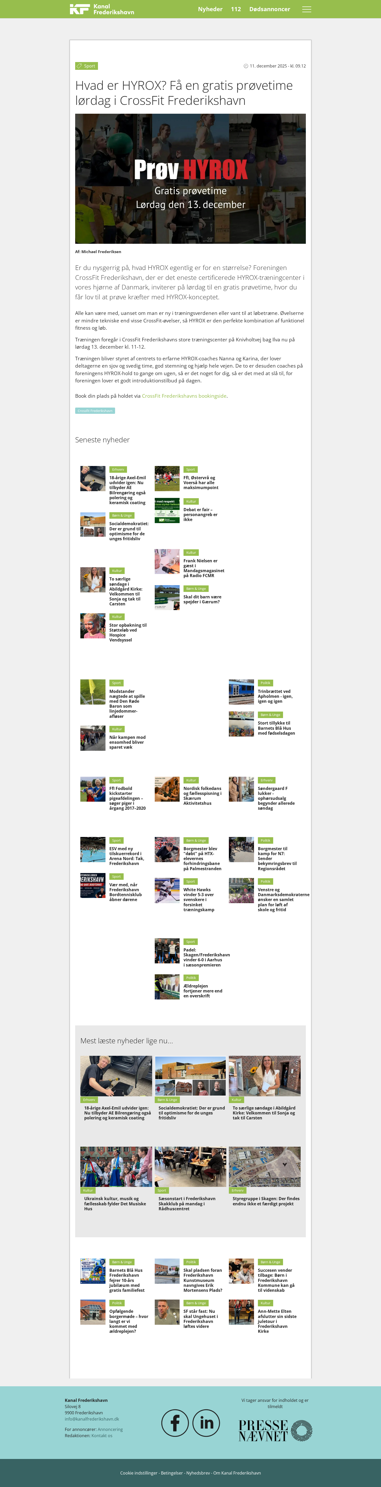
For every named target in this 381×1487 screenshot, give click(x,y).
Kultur (117, 570)
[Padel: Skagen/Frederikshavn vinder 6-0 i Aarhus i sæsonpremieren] (167, 950)
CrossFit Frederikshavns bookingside (184, 396)
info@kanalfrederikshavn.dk (92, 1419)
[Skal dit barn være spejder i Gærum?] (167, 597)
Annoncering (110, 1429)
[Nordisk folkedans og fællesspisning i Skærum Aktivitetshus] (167, 789)
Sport (190, 469)
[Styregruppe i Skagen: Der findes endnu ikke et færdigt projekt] (265, 1167)
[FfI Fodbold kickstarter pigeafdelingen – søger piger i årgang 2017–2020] (92, 789)
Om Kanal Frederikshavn (237, 1473)
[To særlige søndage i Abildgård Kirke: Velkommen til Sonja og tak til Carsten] (92, 579)
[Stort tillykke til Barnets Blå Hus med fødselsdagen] (241, 723)
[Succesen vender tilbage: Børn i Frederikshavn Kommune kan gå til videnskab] (241, 1271)
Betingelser (172, 1473)
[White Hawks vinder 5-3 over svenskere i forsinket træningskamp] (167, 890)
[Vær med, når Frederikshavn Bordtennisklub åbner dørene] (92, 885)
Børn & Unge (122, 515)
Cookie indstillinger (139, 1473)
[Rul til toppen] (369, 1475)
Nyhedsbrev (198, 1473)
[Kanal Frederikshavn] (102, 9)
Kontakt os (101, 1435)
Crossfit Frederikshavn (95, 410)
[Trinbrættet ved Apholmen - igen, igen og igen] (241, 692)
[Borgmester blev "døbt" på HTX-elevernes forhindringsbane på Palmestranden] (167, 849)
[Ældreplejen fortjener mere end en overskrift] (167, 986)
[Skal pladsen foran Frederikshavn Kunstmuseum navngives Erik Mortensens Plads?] (167, 1271)
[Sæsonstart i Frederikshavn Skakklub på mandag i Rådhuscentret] (191, 1167)
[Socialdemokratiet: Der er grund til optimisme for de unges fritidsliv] (92, 524)
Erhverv (118, 469)
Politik (265, 682)
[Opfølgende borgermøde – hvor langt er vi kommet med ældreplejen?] (92, 1312)
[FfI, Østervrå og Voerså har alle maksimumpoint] (167, 478)
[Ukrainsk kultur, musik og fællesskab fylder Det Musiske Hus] (116, 1167)
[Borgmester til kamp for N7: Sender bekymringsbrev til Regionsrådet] (241, 849)
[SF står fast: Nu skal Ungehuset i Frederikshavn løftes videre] (167, 1312)
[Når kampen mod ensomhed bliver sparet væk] (92, 738)
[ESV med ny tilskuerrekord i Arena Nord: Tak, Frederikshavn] (92, 849)
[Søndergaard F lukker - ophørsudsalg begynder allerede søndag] (241, 789)
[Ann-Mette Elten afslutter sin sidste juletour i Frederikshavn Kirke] (241, 1312)
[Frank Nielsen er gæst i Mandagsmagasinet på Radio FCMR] (167, 561)
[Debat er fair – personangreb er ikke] (167, 510)
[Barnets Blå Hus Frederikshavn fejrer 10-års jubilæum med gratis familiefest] (92, 1271)
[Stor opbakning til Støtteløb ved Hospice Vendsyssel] (92, 625)
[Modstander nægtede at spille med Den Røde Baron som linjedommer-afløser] (92, 692)
